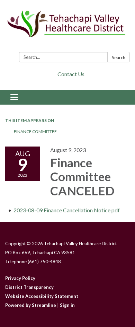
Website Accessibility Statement (41, 296)
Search (118, 57)
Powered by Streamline (30, 305)
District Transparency (29, 287)
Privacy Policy (20, 278)
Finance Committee (35, 131)
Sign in (67, 305)
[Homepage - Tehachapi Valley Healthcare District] (67, 27)
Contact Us (70, 74)
